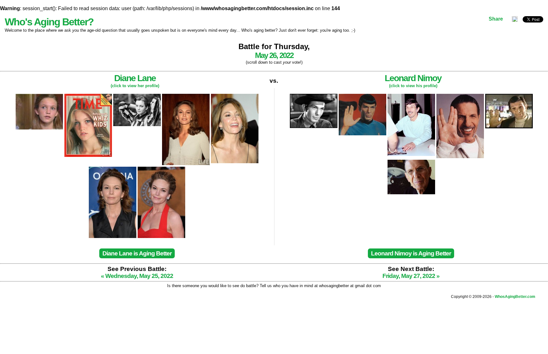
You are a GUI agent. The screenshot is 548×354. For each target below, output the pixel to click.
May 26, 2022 (274, 55)
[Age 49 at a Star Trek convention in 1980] (412, 96)
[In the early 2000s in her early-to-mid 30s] (234, 96)
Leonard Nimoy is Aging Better (411, 253)
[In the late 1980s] (460, 96)
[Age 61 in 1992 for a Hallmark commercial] (509, 96)
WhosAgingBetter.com (515, 296)
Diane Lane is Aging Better (137, 253)
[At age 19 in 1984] (137, 96)
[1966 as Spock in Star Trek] (363, 96)
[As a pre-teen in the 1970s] (40, 96)
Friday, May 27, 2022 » (411, 276)
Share (496, 19)
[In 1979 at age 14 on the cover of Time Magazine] (88, 96)
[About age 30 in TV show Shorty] (314, 96)
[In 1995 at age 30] (186, 96)
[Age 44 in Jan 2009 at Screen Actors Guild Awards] (161, 169)
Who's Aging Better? (49, 22)
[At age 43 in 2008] (113, 169)
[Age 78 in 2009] (411, 162)
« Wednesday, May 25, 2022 (137, 276)
